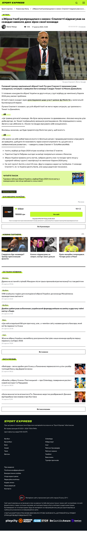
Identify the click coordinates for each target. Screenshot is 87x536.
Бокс (4, 320)
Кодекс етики (9, 482)
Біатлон (5, 278)
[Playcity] (12, 521)
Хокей (6, 448)
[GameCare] (76, 520)
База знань (49, 457)
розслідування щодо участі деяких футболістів (49, 100)
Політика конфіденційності (14, 470)
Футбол (6, 15)
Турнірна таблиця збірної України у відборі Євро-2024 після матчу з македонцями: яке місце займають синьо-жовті (31, 180)
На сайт (56, 214)
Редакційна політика (11, 479)
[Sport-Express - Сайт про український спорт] (12, 2)
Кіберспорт (49, 442)
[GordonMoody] (25, 521)
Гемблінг (48, 454)
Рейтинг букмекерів (52, 448)
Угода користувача (11, 476)
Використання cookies (12, 473)
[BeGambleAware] (60, 521)
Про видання (9, 467)
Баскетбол (8, 442)
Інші (4, 335)
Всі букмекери (43, 226)
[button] (76, 3)
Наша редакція (9, 486)
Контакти (7, 489)
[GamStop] (41, 520)
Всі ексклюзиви (43, 409)
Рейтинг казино (51, 451)
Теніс (6, 451)
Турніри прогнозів (52, 460)
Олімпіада (49, 439)
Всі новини (43, 352)
